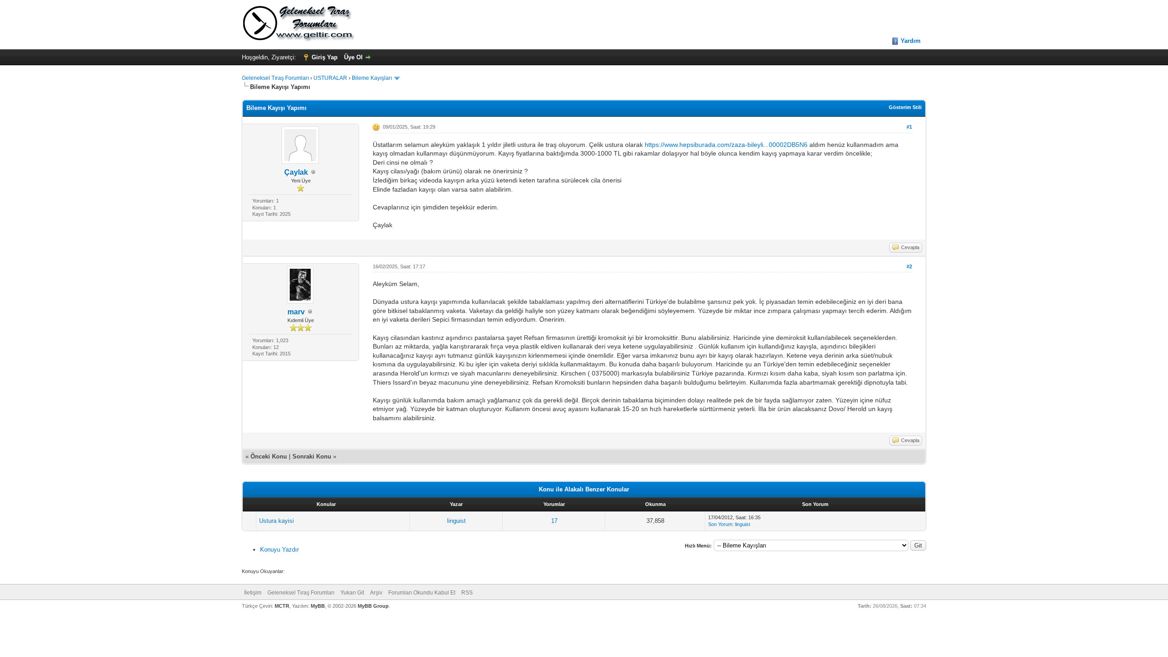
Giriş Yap (325, 57)
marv (296, 312)
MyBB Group (373, 606)
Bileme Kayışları (372, 78)
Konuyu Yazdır (279, 549)
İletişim (252, 592)
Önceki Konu (268, 456)
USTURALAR (330, 78)
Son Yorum (720, 524)
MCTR (282, 606)
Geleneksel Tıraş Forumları (275, 78)
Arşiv (376, 592)
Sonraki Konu (311, 456)
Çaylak (296, 172)
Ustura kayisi (276, 520)
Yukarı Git (352, 592)
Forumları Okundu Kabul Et (421, 592)
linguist (456, 520)
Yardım (911, 40)
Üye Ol (353, 57)
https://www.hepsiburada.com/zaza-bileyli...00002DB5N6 (726, 144)
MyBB (318, 606)
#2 (909, 266)
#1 (909, 127)
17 (554, 520)
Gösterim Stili (905, 107)
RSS (467, 592)
